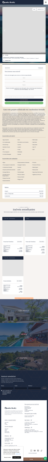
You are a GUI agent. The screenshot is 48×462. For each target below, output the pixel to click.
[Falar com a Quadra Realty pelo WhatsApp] (45, 458)
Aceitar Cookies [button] (17, 457)
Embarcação (7, 431)
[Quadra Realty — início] (22, 2)
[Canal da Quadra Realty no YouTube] (35, 451)
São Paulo (6, 428)
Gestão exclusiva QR (28, 416)
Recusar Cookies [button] (7, 457)
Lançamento (27, 411)
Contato (6, 424)
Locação (26, 409)
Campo (6, 429)
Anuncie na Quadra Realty (29, 415)
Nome (2, 385)
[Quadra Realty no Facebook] (38, 451)
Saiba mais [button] (18, 453)
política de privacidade (30, 96)
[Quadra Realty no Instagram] (31, 451)
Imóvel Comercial (28, 408)
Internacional (7, 432)
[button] (4, 30)
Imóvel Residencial (28, 407)
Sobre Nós (6, 422)
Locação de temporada (29, 410)
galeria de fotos (41, 9)
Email (16, 385)
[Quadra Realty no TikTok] (41, 451)
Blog (5, 423)
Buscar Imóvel (27, 406)
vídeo (34, 9)
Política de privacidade (33, 453)
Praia (6, 430)
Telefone (30, 385)
